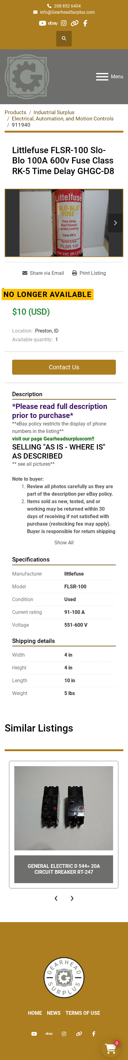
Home (35, 1013)
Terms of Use (83, 1013)
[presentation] (56, 897)
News (54, 1013)
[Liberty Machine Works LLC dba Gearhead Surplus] (64, 977)
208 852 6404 (67, 5)
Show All (64, 543)
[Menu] (102, 76)
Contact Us (64, 367)
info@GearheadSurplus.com (67, 12)
